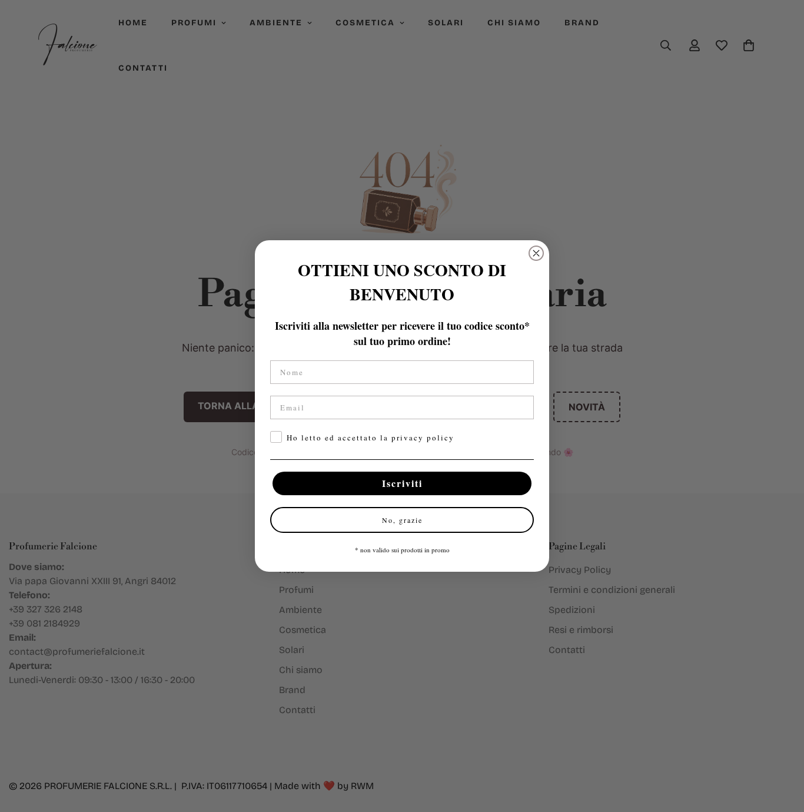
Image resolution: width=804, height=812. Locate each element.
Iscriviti (402, 483)
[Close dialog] (536, 253)
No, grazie (402, 520)
